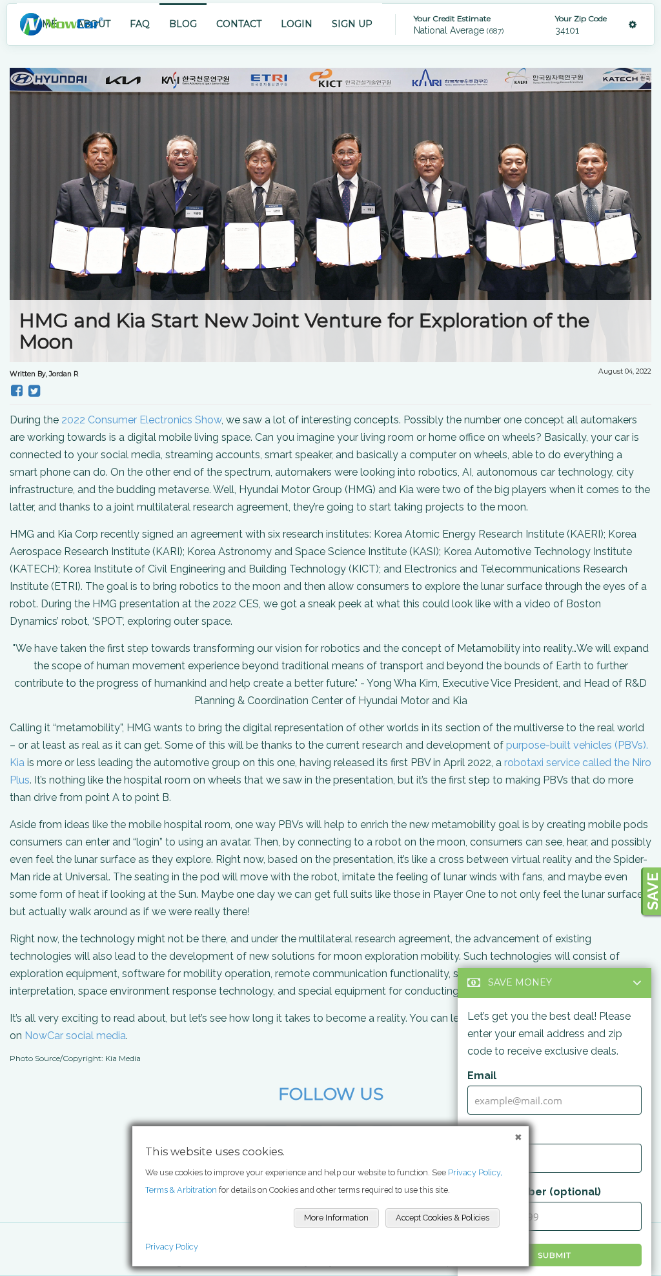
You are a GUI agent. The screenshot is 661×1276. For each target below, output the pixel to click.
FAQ (140, 24)
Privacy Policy (171, 1246)
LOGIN (296, 24)
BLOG (183, 24)
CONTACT (238, 24)
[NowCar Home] (61, 24)
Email (481, 1075)
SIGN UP (352, 24)
